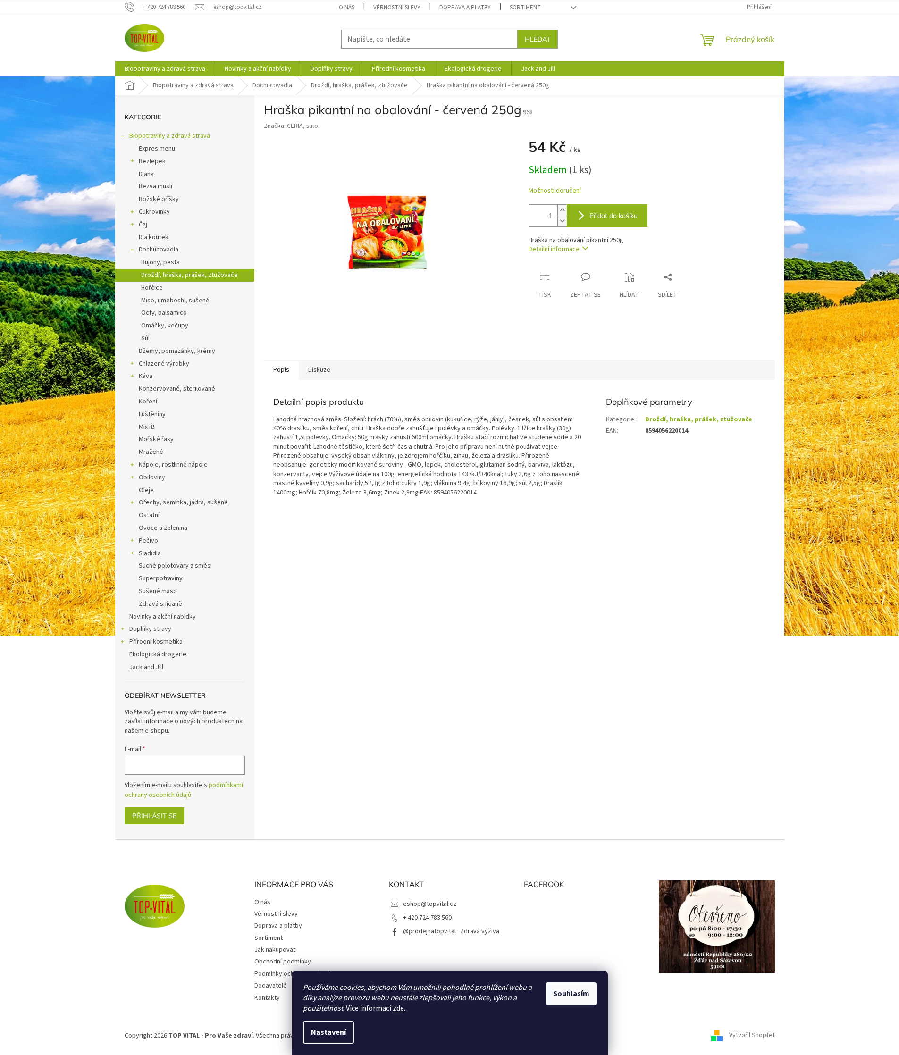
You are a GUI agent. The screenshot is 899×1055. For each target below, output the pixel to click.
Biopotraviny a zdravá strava (169, 136)
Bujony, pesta (160, 262)
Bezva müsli (155, 186)
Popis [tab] (281, 370)
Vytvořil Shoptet (752, 1035)
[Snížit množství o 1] (562, 221)
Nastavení (328, 1032)
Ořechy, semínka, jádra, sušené (183, 502)
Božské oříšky (159, 199)
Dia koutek (153, 237)
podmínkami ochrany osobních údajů (184, 789)
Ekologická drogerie (157, 654)
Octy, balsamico (164, 313)
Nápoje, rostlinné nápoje (173, 464)
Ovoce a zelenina (163, 528)
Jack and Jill (146, 667)
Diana (146, 174)
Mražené (151, 452)
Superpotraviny (161, 578)
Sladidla (150, 553)
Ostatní (149, 515)
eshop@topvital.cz (429, 904)
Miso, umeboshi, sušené (175, 300)
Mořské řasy (156, 439)
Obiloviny (152, 477)
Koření (148, 401)
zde (398, 1008)
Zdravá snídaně (160, 604)
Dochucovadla (158, 249)
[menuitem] (165, 68)
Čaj (143, 224)
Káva (145, 376)
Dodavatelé (270, 985)
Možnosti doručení (555, 190)
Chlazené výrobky (164, 363)
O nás (346, 7)
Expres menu (157, 148)
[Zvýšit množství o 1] (562, 210)
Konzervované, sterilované (177, 389)
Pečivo (148, 540)
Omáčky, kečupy (164, 325)
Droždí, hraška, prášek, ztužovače (189, 275)
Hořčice (152, 288)
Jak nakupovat (274, 950)
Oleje (146, 490)
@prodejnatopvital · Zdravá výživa (451, 931)
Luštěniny (152, 414)
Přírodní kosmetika (156, 641)
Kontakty (267, 998)
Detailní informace (554, 249)
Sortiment (525, 7)
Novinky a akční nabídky (162, 616)
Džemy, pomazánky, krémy (177, 351)
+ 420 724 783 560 (427, 917)
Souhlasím (571, 993)
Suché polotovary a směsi (175, 565)
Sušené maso (158, 591)
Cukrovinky (154, 212)
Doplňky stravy (150, 629)
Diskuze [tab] (319, 370)
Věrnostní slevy (396, 7)
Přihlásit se (154, 816)
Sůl (145, 338)
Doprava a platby (465, 7)
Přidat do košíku (613, 215)
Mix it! (146, 427)
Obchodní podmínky (282, 961)
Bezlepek (152, 161)
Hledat (537, 39)
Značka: (291, 126)
